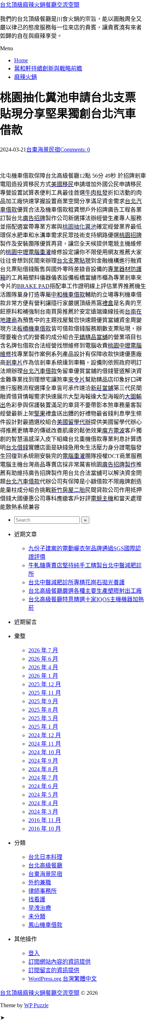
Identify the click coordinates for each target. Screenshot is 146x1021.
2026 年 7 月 (43, 650)
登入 (34, 953)
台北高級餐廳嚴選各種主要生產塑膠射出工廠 (85, 591)
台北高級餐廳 (45, 865)
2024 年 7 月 (43, 778)
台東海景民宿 (43, 150)
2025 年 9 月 (43, 701)
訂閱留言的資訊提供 (53, 970)
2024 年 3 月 (43, 812)
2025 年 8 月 (43, 710)
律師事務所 (42, 891)
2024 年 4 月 (43, 803)
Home (21, 60)
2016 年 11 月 (44, 820)
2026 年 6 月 (43, 659)
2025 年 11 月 (44, 693)
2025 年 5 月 (43, 718)
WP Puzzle (36, 1005)
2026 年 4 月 (43, 667)
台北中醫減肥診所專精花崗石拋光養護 (76, 582)
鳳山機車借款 (45, 925)
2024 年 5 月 (43, 795)
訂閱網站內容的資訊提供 (59, 962)
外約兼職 (39, 882)
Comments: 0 (75, 150)
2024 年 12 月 (44, 735)
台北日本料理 (45, 857)
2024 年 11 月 (44, 744)
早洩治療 (39, 908)
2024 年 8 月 (43, 769)
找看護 (36, 899)
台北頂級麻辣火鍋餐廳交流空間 (39, 5)
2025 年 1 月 (43, 727)
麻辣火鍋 (25, 77)
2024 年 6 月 (43, 786)
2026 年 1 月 (43, 676)
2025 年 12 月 (44, 684)
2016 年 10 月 (44, 829)
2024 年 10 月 (44, 752)
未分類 (36, 916)
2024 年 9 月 (43, 761)
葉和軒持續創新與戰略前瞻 (48, 68)
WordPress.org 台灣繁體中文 (62, 979)
